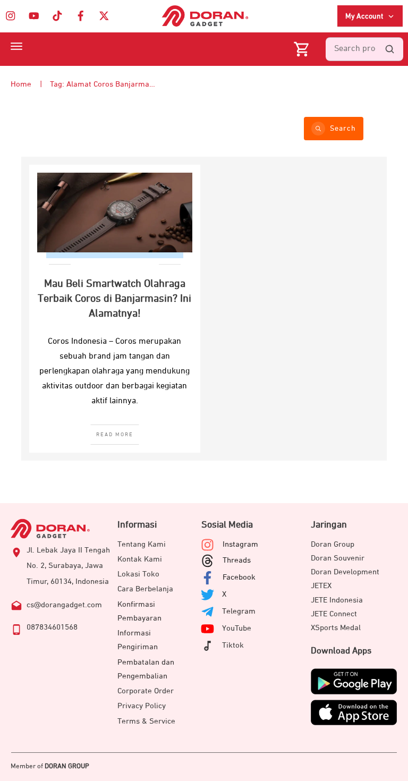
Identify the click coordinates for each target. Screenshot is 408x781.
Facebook (239, 577)
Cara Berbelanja (145, 589)
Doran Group (332, 544)
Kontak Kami (139, 559)
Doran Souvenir (337, 558)
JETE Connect (334, 614)
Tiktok (233, 645)
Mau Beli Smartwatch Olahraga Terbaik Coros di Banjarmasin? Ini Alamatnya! (114, 298)
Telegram (239, 611)
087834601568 (52, 627)
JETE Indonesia (337, 600)
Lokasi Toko (138, 574)
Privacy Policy (141, 706)
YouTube (236, 628)
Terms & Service (146, 721)
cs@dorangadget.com (64, 605)
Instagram (240, 544)
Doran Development (345, 572)
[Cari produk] (389, 49)
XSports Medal (336, 628)
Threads (237, 560)
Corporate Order (145, 691)
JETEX (321, 586)
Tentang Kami (141, 544)
